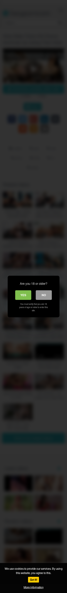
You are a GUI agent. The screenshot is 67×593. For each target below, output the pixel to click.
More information (33, 587)
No (44, 295)
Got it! (33, 580)
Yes (23, 295)
